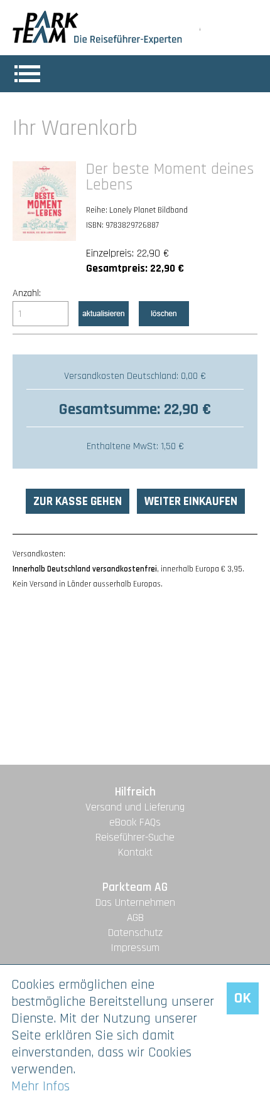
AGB (135, 918)
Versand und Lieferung (135, 807)
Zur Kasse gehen (77, 501)
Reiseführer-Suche (135, 837)
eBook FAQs (135, 822)
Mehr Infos (40, 1086)
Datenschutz (135, 933)
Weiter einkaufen (190, 501)
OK (242, 998)
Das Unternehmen (135, 903)
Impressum (135, 948)
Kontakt (135, 852)
